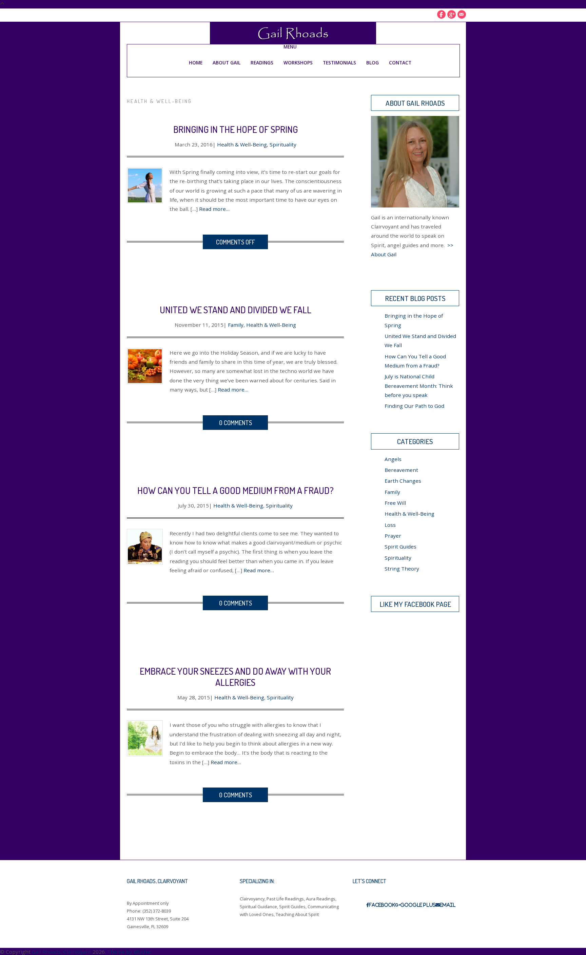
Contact (400, 62)
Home (195, 62)
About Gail (226, 62)
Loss (390, 524)
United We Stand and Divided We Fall (235, 309)
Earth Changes (403, 480)
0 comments (235, 422)
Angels (393, 459)
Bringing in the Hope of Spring (235, 129)
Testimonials (339, 62)
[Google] (451, 14)
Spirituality (283, 144)
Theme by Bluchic (129, 951)
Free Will (395, 502)
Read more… (214, 208)
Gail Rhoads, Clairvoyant (61, 951)
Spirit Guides (400, 546)
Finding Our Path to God (414, 405)
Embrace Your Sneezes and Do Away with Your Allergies (235, 676)
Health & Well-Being (242, 144)
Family (235, 324)
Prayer (393, 535)
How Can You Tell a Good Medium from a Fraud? (235, 490)
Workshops (298, 62)
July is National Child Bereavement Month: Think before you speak (419, 385)
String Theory (402, 568)
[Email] (461, 14)
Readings (262, 62)
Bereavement (401, 469)
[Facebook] (441, 14)
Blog (372, 62)
